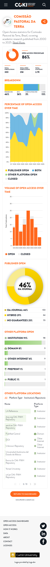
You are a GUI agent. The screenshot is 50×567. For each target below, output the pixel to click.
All (6, 397)
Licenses (7, 545)
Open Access (9, 525)
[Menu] (6, 5)
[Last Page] (35, 484)
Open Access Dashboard (16, 521)
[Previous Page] (20, 484)
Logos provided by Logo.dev (25, 562)
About (6, 537)
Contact (7, 541)
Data (5, 533)
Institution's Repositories (35, 397)
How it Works (10, 529)
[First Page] (15, 484)
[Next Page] (30, 484)
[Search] (44, 5)
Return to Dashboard (25, 494)
